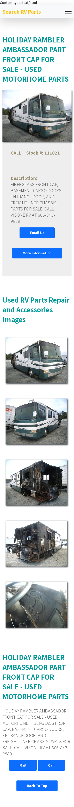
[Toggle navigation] (68, 11)
